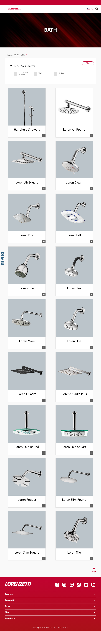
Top (94, 572)
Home (9, 55)
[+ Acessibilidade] (2, 263)
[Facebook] (57, 584)
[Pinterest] (71, 584)
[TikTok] (78, 584)
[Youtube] (86, 584)
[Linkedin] (93, 584)
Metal (16, 55)
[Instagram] (64, 584)
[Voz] (2, 258)
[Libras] (2, 254)
